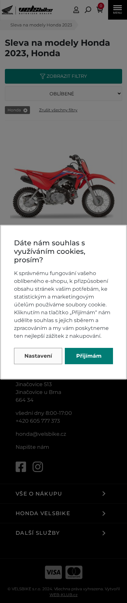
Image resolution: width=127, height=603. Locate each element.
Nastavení (38, 356)
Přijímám (89, 356)
